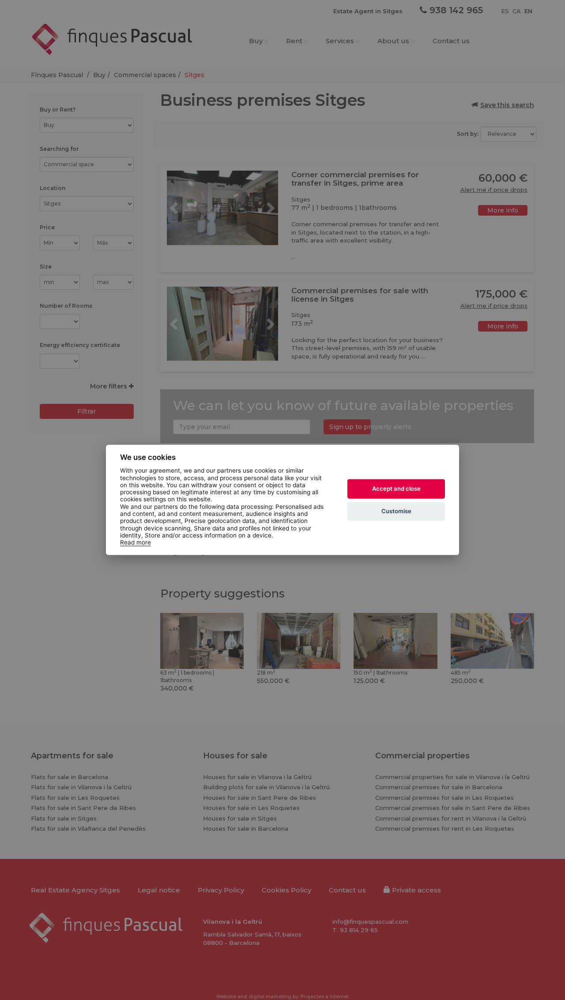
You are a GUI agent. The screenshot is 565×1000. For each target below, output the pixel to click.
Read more (135, 542)
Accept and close (396, 488)
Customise (396, 511)
